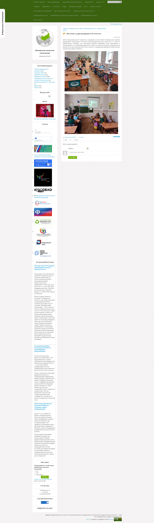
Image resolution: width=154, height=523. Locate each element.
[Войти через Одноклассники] (90, 148)
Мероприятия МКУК (70, 137)
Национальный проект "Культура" (44, 82)
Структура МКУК (39, 73)
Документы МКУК (39, 74)
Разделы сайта (73, 28)
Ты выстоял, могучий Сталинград (45, 119)
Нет (37, 473)
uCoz (87, 519)
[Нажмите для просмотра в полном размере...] (91, 91)
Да (37, 471)
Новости (36, 87)
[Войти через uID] (75, 148)
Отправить (72, 157)
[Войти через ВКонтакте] (78, 148)
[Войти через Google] (87, 148)
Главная (65, 28)
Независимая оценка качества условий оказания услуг (43, 79)
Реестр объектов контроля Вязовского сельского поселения (44, 156)
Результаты (37, 479)
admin (82, 137)
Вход (120, 24)
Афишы (36, 86)
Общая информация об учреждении (41, 70)
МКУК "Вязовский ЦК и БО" (87, 28)
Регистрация (114, 24)
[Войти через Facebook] (81, 148)
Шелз (110, 519)
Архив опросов (47, 479)
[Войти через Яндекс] (84, 148)
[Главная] (45, 46)
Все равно (39, 475)
